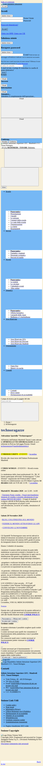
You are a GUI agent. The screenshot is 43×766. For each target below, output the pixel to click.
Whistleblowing (12, 718)
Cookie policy (11, 705)
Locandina (34, 483)
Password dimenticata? (9, 25)
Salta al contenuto (7, 2)
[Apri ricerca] (23, 158)
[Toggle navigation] (20, 176)
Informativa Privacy (13, 709)
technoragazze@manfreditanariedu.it (15, 446)
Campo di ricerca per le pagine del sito (15, 399)
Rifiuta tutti (20, 619)
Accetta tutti (9, 621)
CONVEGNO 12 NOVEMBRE (15, 528)
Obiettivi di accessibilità (15, 716)
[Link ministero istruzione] (11, 4)
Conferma (12, 142)
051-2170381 (14, 681)
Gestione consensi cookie (15, 720)
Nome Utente (29, 18)
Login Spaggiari (22, 63)
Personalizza (6, 619)
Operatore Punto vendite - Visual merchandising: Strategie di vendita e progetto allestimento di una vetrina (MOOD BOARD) (20, 497)
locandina (33, 454)
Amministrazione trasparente (16, 722)
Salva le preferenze (19, 657)
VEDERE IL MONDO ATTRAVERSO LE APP (21, 524)
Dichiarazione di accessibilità (17, 714)
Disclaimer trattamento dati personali (14, 744)
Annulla (4, 142)
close (4, 187)
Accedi (4, 6)
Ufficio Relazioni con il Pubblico (18, 711)
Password (27, 21)
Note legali (10, 707)
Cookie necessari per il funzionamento (15, 649)
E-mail (26, 55)
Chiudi (4, 79)
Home (8, 422)
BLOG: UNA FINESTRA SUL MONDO (18, 520)
